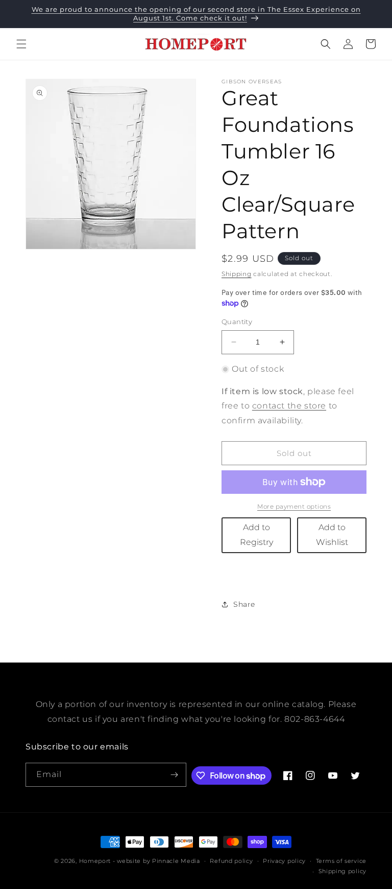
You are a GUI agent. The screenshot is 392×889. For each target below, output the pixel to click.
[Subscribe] (174, 775)
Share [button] (244, 604)
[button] (21, 44)
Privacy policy (284, 860)
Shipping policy (342, 871)
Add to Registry (256, 534)
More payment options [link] (294, 506)
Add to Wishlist (332, 534)
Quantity (237, 321)
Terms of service (341, 860)
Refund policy (231, 860)
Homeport (95, 860)
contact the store (289, 406)
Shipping (237, 274)
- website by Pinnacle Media (156, 860)
